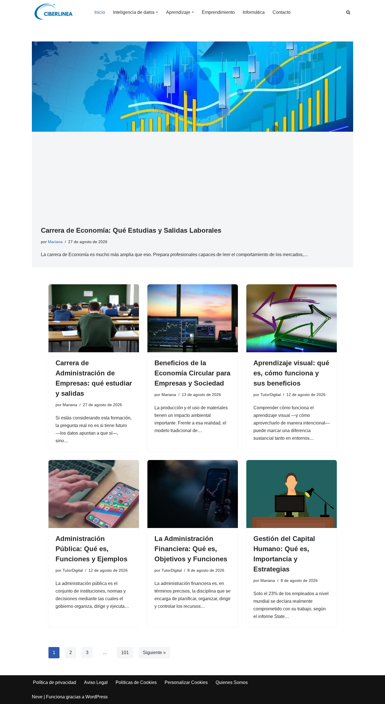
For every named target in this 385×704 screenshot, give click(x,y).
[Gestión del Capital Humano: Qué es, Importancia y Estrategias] (291, 494)
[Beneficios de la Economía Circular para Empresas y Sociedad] (192, 318)
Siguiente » (154, 652)
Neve (37, 696)
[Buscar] (348, 12)
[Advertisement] (192, 183)
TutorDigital (270, 394)
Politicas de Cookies (136, 682)
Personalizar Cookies (186, 682)
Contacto (282, 12)
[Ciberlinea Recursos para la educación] (56, 12)
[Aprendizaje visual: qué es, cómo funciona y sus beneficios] (291, 318)
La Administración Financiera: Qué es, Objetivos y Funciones (190, 549)
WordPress (96, 696)
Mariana (55, 241)
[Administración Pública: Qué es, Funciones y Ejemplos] (93, 494)
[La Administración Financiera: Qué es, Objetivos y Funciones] (192, 494)
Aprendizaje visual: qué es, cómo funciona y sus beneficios (291, 373)
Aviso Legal (96, 682)
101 (125, 652)
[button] (157, 12)
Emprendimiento (218, 12)
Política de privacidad (54, 682)
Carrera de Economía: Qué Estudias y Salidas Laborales (131, 230)
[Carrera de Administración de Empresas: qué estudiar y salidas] (93, 318)
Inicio (99, 12)
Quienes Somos (232, 682)
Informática (254, 12)
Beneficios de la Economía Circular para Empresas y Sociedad (192, 373)
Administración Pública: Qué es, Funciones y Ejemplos (91, 549)
